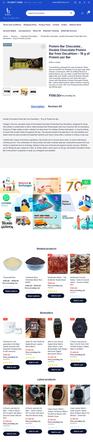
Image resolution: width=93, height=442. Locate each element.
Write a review (54, 62)
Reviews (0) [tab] (55, 106)
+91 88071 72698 (15, 2)
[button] (43, 46)
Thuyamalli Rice (9, 277)
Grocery (14, 36)
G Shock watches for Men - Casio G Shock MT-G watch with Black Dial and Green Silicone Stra (12, 413)
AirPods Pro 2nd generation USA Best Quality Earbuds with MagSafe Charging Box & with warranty (12, 346)
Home (5, 36)
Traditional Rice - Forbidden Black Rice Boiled (33, 279)
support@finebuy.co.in (60, 2)
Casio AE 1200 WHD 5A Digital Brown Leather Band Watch (35, 344)
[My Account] (82, 13)
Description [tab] (37, 106)
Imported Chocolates (29, 36)
